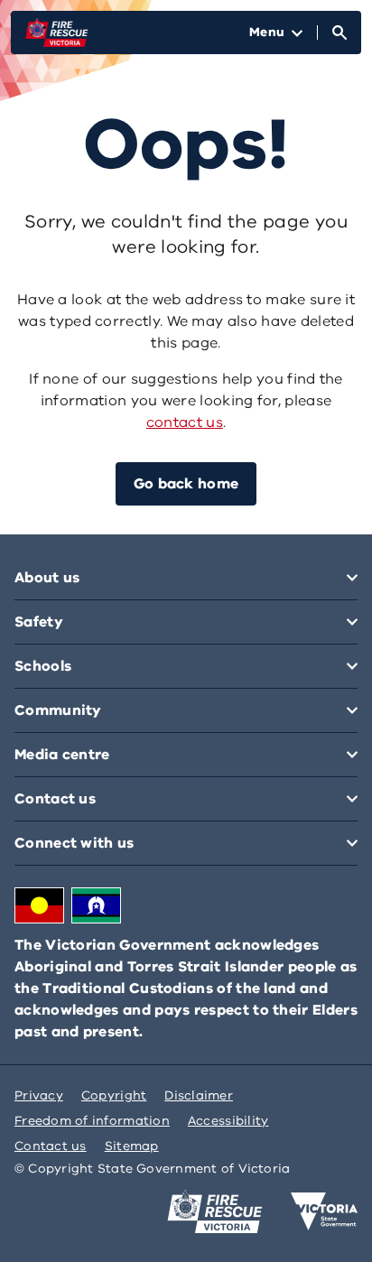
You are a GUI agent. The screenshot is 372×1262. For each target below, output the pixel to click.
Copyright (113, 1095)
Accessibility (228, 1120)
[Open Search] (339, 32)
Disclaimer (198, 1095)
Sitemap (132, 1146)
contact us (184, 422)
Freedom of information (92, 1120)
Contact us (50, 1146)
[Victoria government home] (324, 1211)
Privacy (38, 1095)
